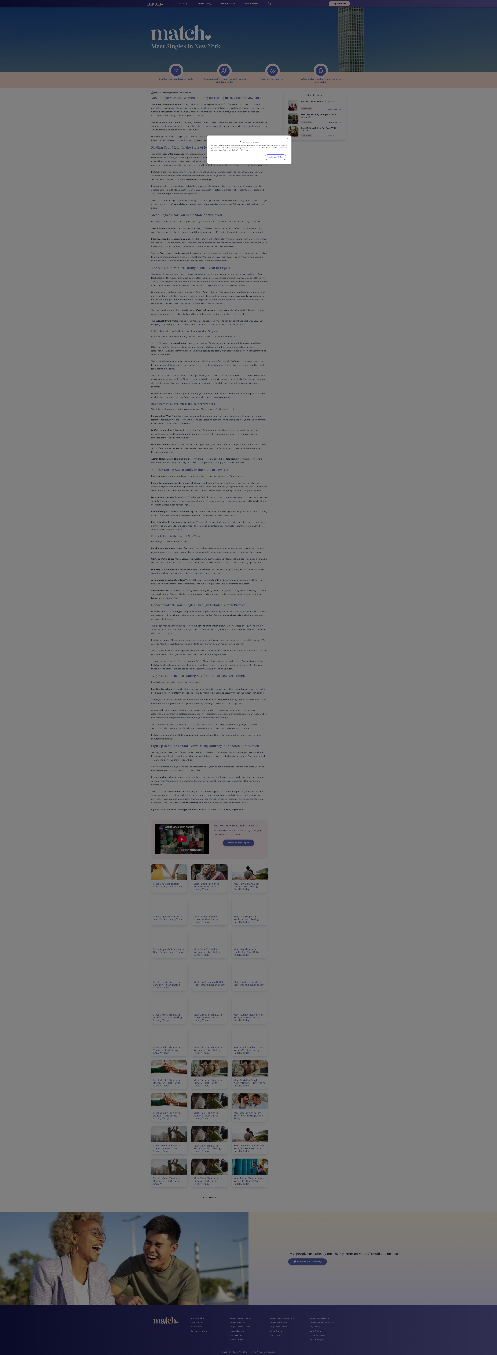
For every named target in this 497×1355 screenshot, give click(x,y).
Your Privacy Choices (275, 157)
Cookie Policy (243, 150)
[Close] (288, 138)
